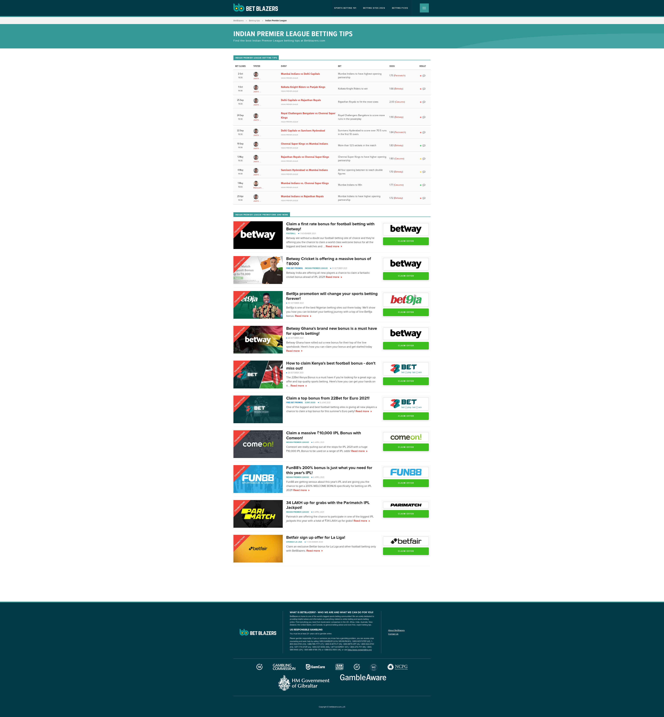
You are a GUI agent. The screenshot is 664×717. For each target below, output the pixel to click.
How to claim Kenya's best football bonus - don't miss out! (330, 366)
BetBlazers (238, 20)
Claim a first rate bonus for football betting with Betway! (330, 226)
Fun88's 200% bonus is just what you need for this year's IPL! (329, 470)
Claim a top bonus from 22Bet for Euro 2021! (328, 398)
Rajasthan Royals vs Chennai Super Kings (305, 156)
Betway (399, 88)
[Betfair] (406, 541)
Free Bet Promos (294, 268)
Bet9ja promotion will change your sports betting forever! (332, 296)
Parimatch (399, 75)
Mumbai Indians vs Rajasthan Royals (302, 196)
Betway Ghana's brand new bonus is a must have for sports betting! (331, 331)
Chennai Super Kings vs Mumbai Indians (304, 143)
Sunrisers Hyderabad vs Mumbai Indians (304, 169)
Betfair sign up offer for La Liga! (315, 537)
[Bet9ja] (406, 300)
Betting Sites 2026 (374, 8)
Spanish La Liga (294, 542)
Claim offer (406, 241)
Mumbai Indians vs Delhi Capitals (300, 73)
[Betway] (406, 229)
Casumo (400, 102)
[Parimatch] (406, 505)
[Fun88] (406, 472)
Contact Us (393, 634)
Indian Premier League (316, 268)
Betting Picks (400, 8)
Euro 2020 (310, 402)
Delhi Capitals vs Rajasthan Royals (301, 100)
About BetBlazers (396, 630)
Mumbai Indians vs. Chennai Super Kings (305, 183)
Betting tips (254, 20)
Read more (332, 246)
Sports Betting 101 (345, 8)
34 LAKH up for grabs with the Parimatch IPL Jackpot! (328, 505)
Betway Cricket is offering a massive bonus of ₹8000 (328, 261)
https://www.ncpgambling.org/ (360, 650)
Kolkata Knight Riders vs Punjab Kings (303, 86)
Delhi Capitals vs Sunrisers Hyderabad (303, 130)
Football (291, 233)
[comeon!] (406, 437)
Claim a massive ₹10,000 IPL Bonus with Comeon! (323, 435)
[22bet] (406, 369)
